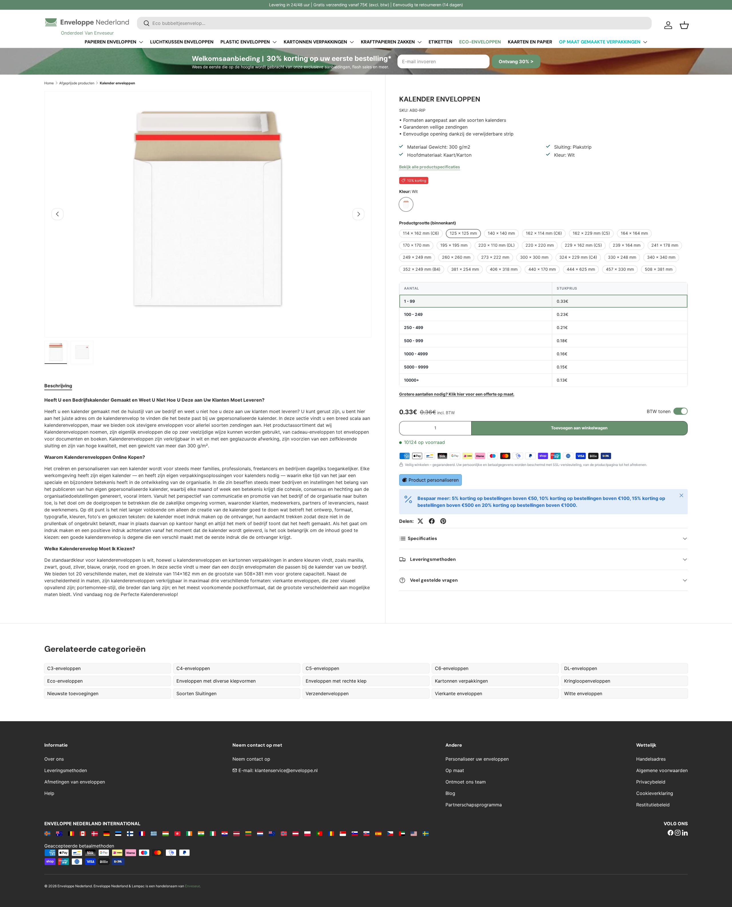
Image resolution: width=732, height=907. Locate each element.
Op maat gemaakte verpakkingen (599, 42)
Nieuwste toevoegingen (72, 693)
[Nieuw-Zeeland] (272, 833)
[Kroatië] (225, 833)
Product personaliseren (434, 480)
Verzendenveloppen (327, 693)
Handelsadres (651, 759)
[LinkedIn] (685, 833)
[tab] (58, 385)
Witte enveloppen (583, 693)
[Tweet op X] (420, 521)
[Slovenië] (355, 833)
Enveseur (192, 886)
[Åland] (47, 833)
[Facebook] (670, 833)
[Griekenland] (154, 833)
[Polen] (307, 833)
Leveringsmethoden (65, 770)
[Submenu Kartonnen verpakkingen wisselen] (351, 42)
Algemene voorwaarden (662, 770)
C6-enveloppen (451, 668)
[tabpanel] (207, 497)
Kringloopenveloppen (587, 681)
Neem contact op (251, 759)
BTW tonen (659, 411)
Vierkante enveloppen (458, 693)
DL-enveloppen (580, 668)
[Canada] (83, 833)
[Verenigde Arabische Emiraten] (402, 833)
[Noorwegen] (284, 833)
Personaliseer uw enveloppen (477, 759)
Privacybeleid (650, 782)
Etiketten (440, 42)
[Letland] (236, 833)
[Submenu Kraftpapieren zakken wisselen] (419, 42)
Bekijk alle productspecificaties (429, 166)
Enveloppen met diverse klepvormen (216, 681)
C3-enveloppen (64, 668)
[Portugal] (319, 833)
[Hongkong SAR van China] (177, 833)
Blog (450, 793)
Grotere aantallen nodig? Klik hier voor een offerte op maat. (456, 394)
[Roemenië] (331, 833)
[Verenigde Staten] (414, 833)
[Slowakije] (366, 833)
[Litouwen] (248, 833)
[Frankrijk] (142, 833)
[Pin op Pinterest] (443, 521)
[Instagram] (678, 833)
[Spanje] (378, 833)
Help (49, 793)
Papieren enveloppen (110, 42)
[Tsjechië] (390, 833)
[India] (201, 833)
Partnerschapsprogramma (473, 805)
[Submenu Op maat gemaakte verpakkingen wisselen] (645, 42)
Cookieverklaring (654, 793)
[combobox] (394, 23)
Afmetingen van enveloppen (74, 782)
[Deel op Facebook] (431, 521)
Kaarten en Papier (530, 42)
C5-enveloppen (322, 668)
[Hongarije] (165, 833)
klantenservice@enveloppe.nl (286, 770)
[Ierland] (189, 833)
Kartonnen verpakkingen (315, 42)
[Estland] (118, 833)
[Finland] (130, 833)
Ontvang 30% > (516, 61)
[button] (684, 25)
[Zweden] (426, 833)
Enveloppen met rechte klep (336, 681)
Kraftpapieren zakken (388, 42)
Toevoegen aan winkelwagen (579, 427)
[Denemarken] (95, 833)
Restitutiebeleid (653, 805)
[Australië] (59, 833)
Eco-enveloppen (480, 42)
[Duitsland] (107, 833)
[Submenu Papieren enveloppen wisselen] (141, 42)
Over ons (54, 759)
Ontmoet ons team (465, 782)
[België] (71, 833)
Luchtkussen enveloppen (182, 42)
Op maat (454, 770)
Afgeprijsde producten (76, 83)
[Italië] (213, 833)
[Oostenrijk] (296, 833)
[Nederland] (260, 833)
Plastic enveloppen (245, 42)
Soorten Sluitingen (196, 693)
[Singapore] (343, 833)
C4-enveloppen (193, 668)
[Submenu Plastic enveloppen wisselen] (274, 42)
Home (49, 83)
